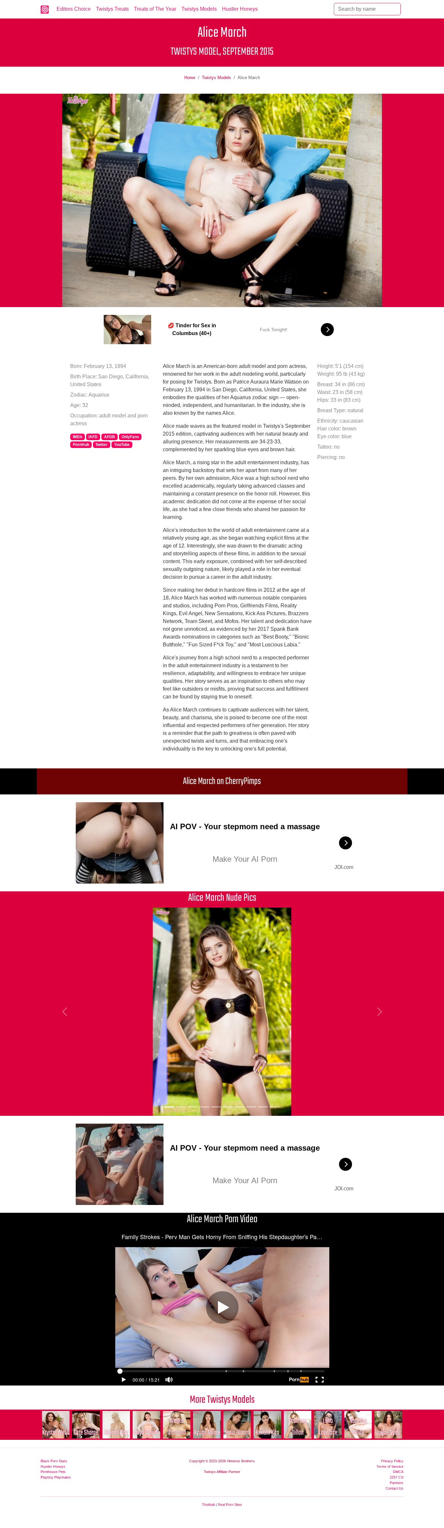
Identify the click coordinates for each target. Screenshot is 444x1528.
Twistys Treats (112, 9)
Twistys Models (199, 9)
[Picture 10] (275, 1107)
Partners (396, 1483)
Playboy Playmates (56, 1477)
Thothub (208, 1505)
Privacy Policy (392, 1461)
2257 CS (396, 1477)
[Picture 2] (181, 1107)
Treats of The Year (155, 9)
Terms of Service (389, 1466)
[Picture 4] (204, 1107)
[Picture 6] (228, 1107)
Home (189, 77)
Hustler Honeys (240, 9)
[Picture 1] (169, 1107)
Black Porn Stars (54, 1461)
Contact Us (394, 1488)
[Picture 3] (193, 1107)
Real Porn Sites (230, 1505)
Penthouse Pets (53, 1472)
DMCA (398, 1472)
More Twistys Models (222, 1400)
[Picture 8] (251, 1107)
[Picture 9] (263, 1107)
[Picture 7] (239, 1107)
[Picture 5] (216, 1107)
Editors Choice (74, 9)
